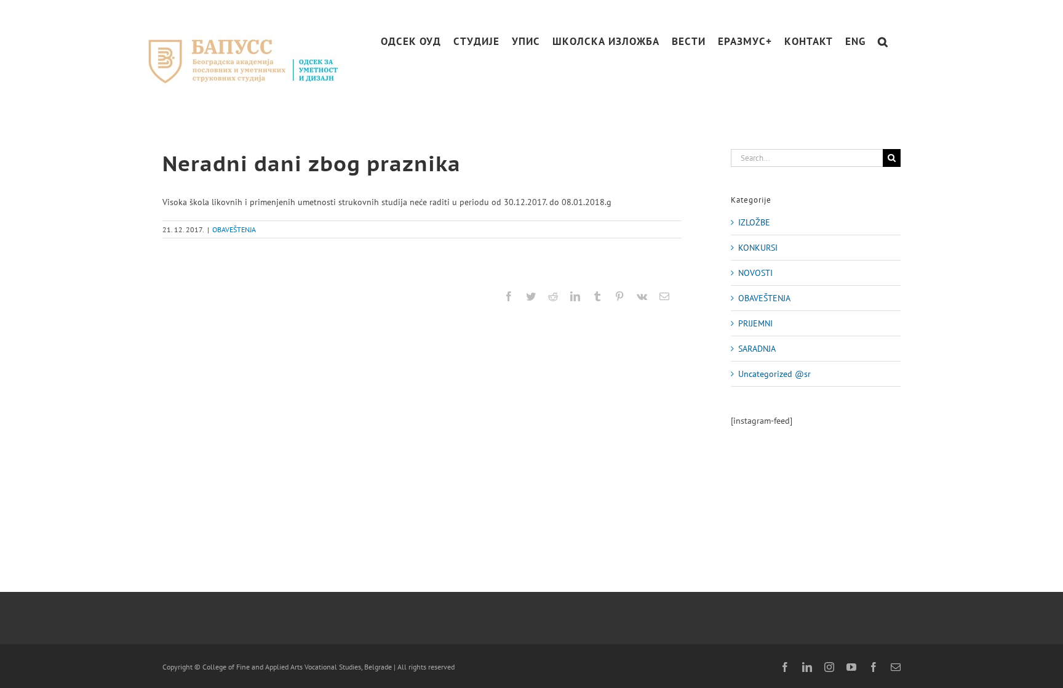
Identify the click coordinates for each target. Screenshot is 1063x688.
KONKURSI (758, 247)
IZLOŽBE (754, 222)
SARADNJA (757, 348)
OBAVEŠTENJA (234, 229)
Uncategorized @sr (774, 373)
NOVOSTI (755, 272)
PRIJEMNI (755, 323)
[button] (883, 41)
